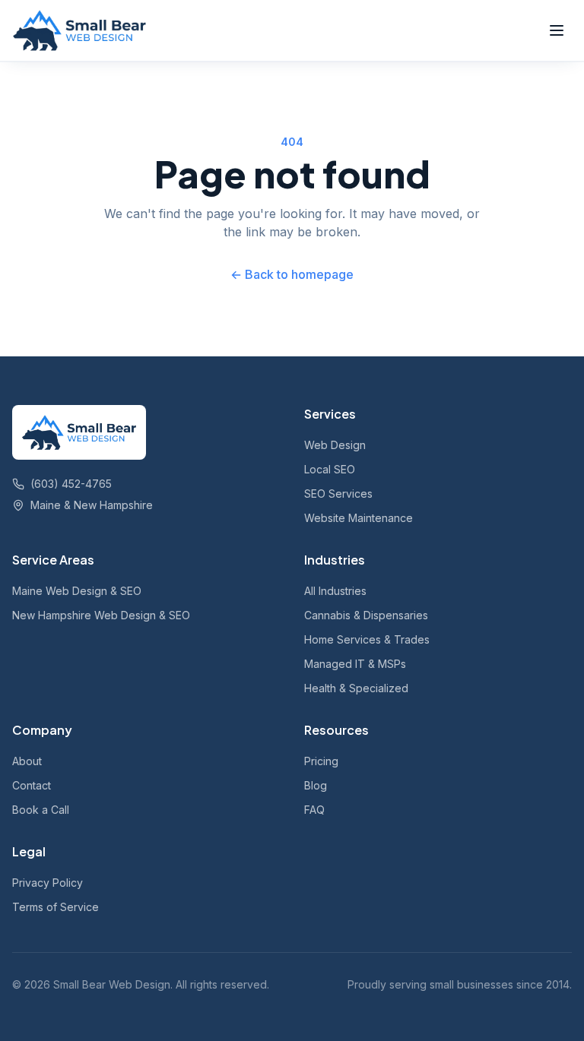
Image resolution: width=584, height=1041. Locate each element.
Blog (315, 785)
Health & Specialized (356, 688)
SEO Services (338, 493)
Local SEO (329, 469)
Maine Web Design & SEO (76, 590)
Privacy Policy (47, 882)
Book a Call (40, 809)
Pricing (321, 761)
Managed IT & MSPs (355, 663)
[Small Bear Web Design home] (79, 30)
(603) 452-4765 (71, 483)
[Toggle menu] (556, 30)
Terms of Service (55, 906)
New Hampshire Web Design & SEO (101, 615)
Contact (31, 785)
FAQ (314, 809)
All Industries (335, 590)
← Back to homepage (292, 274)
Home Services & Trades (367, 639)
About (27, 761)
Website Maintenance (358, 517)
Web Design (335, 444)
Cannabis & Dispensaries (366, 615)
